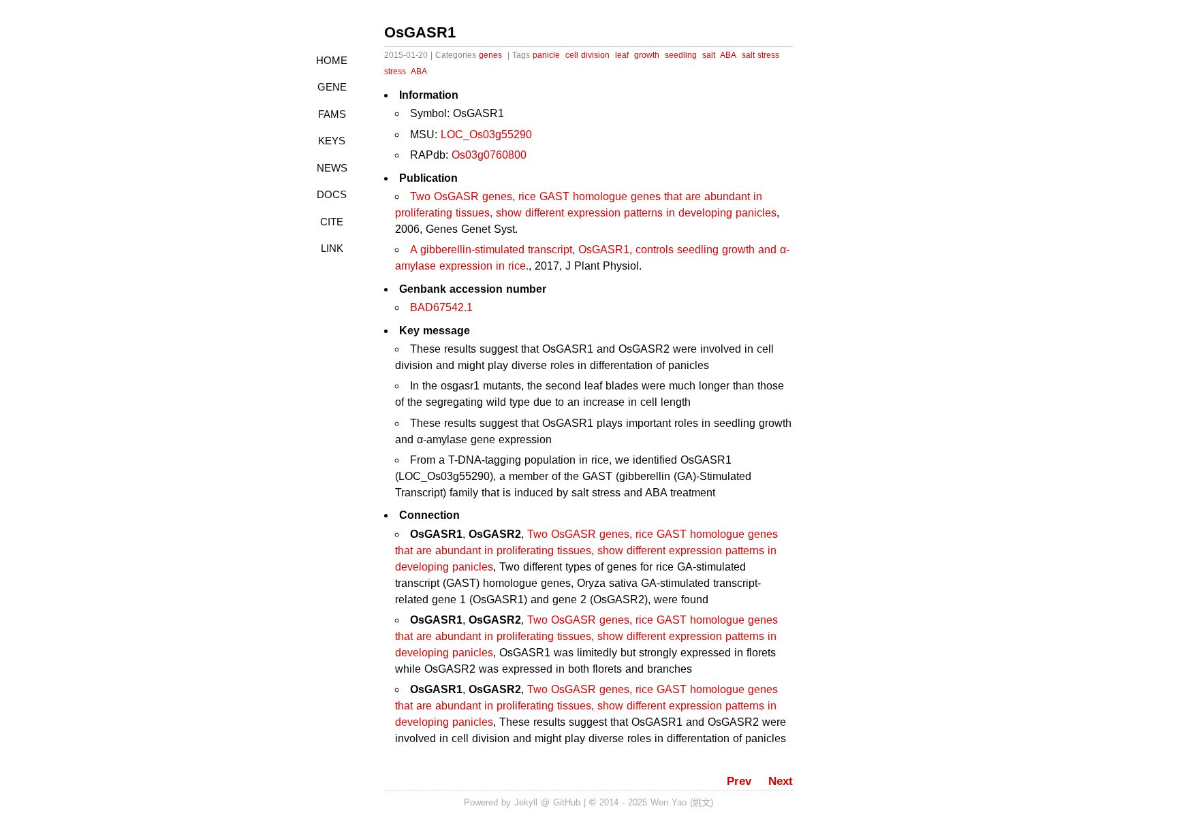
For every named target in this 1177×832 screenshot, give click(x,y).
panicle (546, 55)
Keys (331, 140)
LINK (332, 248)
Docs (332, 194)
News (332, 168)
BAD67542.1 (441, 307)
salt (708, 55)
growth (646, 55)
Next (780, 781)
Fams (332, 114)
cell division (587, 55)
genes (490, 55)
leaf (622, 55)
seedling (681, 55)
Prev (739, 781)
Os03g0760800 (489, 155)
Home (331, 60)
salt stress (760, 55)
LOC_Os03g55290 (486, 134)
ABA (728, 55)
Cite (331, 221)
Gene (332, 87)
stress (395, 71)
